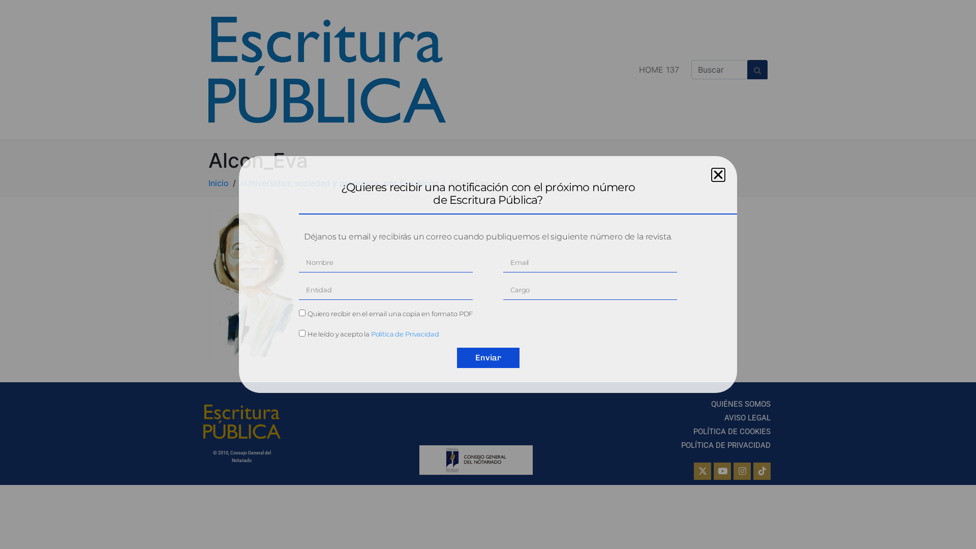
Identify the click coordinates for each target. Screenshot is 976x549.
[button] (718, 175)
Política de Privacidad (405, 334)
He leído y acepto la (373, 334)
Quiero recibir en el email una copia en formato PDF (390, 314)
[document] (488, 274)
